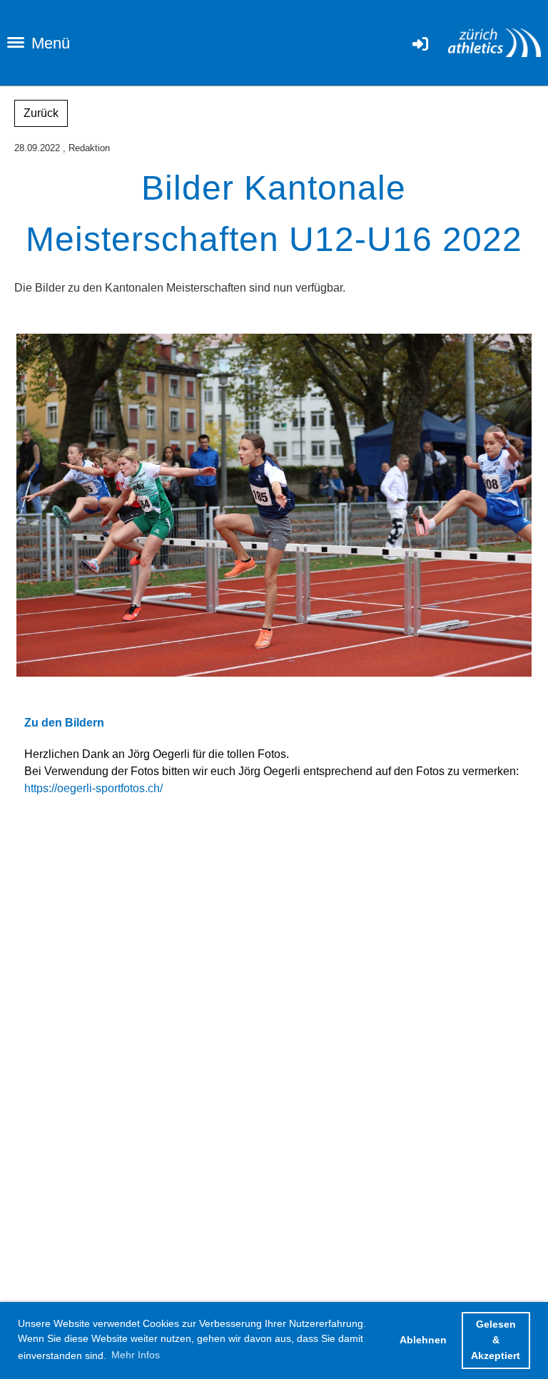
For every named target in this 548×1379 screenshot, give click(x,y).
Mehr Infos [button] (135, 1354)
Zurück (41, 113)
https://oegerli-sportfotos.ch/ (93, 788)
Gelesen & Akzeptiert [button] (495, 1339)
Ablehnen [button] (423, 1339)
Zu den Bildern (64, 723)
